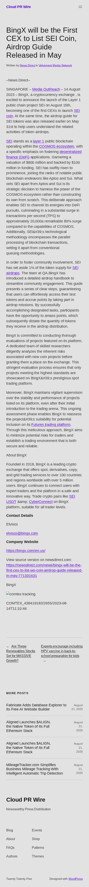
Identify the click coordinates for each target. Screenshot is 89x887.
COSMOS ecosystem (56, 146)
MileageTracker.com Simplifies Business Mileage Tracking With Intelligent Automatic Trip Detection (34, 769)
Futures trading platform (50, 424)
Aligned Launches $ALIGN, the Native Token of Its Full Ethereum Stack (28, 726)
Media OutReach (46, 89)
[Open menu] (80, 6)
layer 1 (38, 141)
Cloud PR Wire (18, 7)
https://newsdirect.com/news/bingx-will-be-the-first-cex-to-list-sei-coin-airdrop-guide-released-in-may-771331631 (44, 570)
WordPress (76, 878)
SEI (9, 141)
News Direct (27, 65)
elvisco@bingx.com (22, 533)
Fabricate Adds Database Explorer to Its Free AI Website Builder (36, 707)
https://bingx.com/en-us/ (25, 550)
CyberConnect (41, 501)
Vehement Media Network (55, 65)
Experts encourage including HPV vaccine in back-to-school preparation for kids (61, 650)
